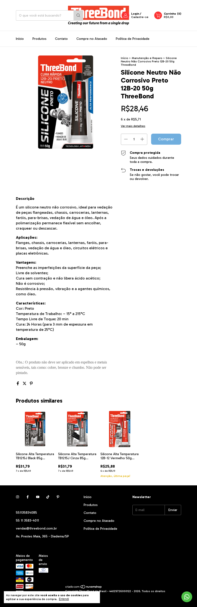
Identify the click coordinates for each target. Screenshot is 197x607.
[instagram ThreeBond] (17, 497)
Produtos (39, 39)
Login (135, 13)
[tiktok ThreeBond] (47, 497)
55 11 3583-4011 (27, 520)
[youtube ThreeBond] (37, 497)
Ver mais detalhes (133, 126)
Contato (61, 39)
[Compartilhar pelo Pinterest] (31, 383)
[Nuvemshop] (83, 587)
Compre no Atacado (91, 39)
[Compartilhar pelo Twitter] (25, 383)
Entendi (64, 599)
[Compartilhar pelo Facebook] (18, 383)
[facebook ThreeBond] (27, 497)
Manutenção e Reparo (147, 58)
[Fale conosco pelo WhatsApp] (186, 596)
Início (20, 39)
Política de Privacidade (132, 39)
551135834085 (26, 513)
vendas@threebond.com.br (36, 528)
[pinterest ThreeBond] (58, 497)
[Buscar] (78, 15)
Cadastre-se (139, 17)
